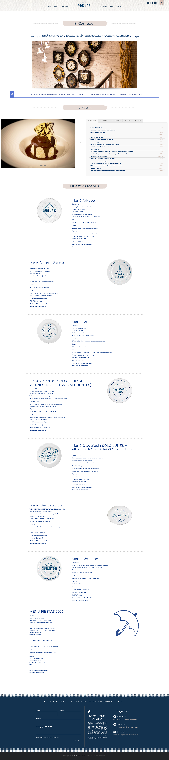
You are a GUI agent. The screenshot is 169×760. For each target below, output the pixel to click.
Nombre (38, 710)
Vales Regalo (103, 6)
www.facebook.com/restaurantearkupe (123, 719)
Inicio (49, 6)
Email (62, 710)
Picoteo (56, 6)
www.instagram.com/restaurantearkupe (123, 727)
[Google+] (155, 3)
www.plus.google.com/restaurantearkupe (123, 735)
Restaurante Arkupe (80, 756)
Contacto (118, 6)
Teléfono (39, 718)
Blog (111, 6)
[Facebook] (148, 3)
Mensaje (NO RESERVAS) (44, 726)
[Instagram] (151, 3)
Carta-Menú (64, 6)
